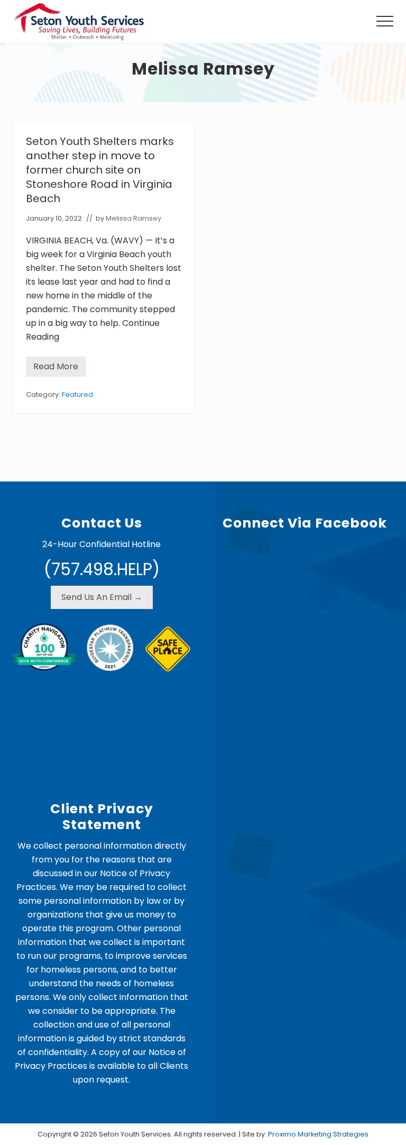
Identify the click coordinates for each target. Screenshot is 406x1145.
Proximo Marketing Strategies (318, 1134)
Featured (77, 394)
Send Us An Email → (101, 597)
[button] (385, 21)
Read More (55, 368)
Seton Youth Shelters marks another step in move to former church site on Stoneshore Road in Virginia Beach (100, 170)
